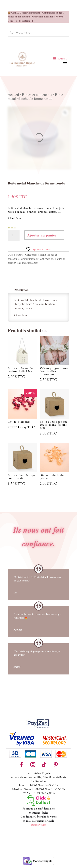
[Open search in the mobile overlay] (38, 33)
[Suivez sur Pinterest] (56, 765)
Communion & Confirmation (37, 259)
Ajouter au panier (41, 235)
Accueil (13, 94)
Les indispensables (27, 263)
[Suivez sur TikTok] (44, 765)
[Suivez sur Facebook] (21, 765)
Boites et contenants (37, 94)
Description (21, 289)
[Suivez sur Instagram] (33, 765)
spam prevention (38, 824)
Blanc (42, 254)
